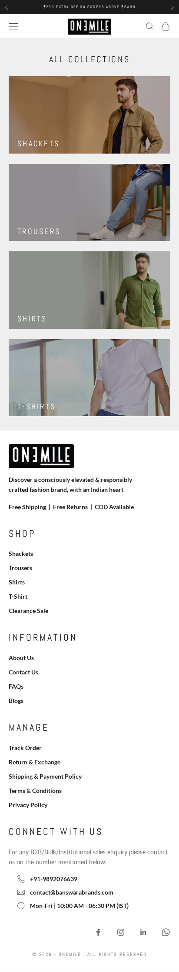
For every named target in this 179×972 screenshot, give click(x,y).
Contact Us (23, 672)
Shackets (21, 553)
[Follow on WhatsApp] (166, 932)
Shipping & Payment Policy (45, 776)
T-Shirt (18, 596)
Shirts (17, 582)
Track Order (25, 747)
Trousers (20, 567)
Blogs (16, 700)
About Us (21, 657)
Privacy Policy (28, 804)
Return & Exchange (34, 762)
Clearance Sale (28, 610)
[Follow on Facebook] (98, 932)
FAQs (16, 686)
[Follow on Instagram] (120, 932)
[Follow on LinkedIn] (143, 932)
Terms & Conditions (35, 790)
